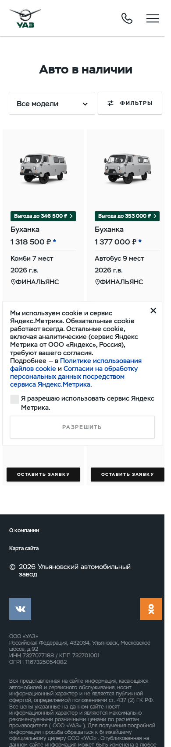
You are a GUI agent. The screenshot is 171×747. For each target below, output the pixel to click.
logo (25, 18)
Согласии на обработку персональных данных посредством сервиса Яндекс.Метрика (74, 376)
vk (20, 609)
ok (151, 609)
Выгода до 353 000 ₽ (124, 216)
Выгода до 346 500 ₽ (41, 216)
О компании (24, 530)
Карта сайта (24, 548)
